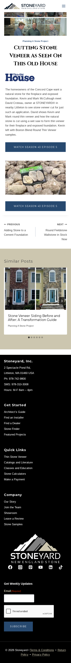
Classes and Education (18, 468)
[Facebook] (10, 567)
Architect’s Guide (14, 412)
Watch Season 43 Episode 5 (35, 147)
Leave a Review (14, 518)
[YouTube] (40, 567)
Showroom (10, 513)
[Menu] (63, 6)
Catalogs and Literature (18, 462)
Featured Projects (15, 434)
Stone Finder (12, 428)
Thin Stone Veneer (15, 456)
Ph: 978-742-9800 (15, 378)
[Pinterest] (30, 567)
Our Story (10, 501)
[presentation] (35, 289)
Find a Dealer (12, 423)
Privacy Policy (41, 654)
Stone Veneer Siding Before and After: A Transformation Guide (34, 318)
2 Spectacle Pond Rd (17, 367)
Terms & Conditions (42, 650)
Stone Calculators (15, 473)
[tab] (29, 337)
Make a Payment (14, 479)
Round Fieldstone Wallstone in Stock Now (55, 232)
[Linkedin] (50, 567)
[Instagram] (20, 567)
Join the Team (12, 507)
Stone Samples (13, 524)
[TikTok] (60, 567)
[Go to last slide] (9, 301)
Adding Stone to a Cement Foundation (16, 229)
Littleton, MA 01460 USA (19, 373)
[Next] (61, 301)
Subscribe (18, 626)
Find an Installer (14, 417)
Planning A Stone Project (35, 41)
